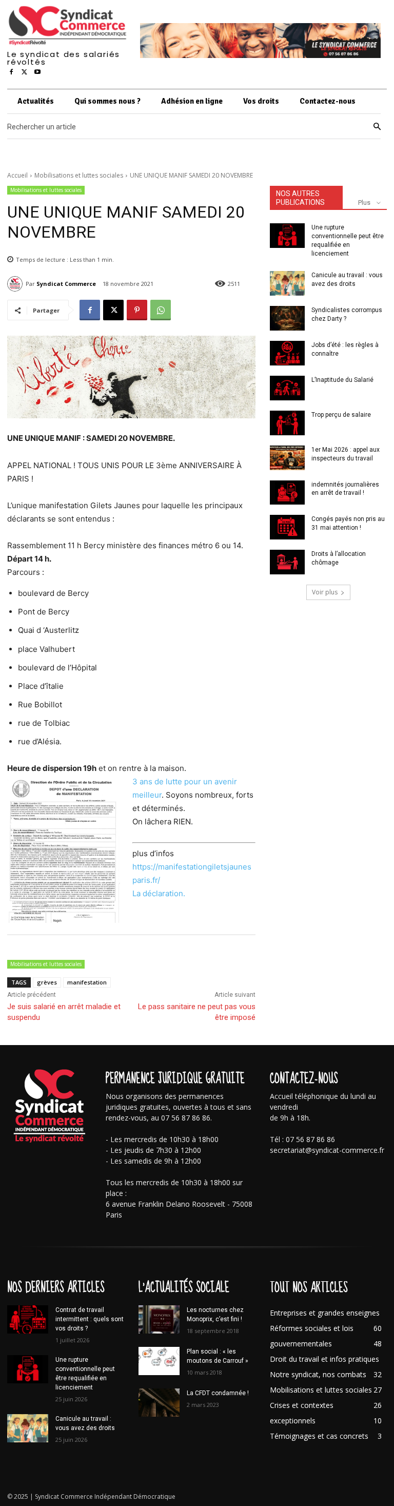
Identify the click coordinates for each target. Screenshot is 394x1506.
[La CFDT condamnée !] (159, 1402)
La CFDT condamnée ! (218, 1393)
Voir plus (325, 592)
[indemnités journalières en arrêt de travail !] (287, 492)
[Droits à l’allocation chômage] (287, 562)
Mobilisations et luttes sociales (78, 175)
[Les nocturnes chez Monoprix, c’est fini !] (159, 1319)
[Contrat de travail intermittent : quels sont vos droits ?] (27, 1319)
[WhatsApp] (160, 310)
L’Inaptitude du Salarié (342, 379)
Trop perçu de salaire (341, 414)
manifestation (87, 982)
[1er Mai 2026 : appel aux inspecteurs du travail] (287, 458)
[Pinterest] (137, 310)
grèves (47, 982)
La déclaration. (158, 893)
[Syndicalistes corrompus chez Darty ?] (287, 318)
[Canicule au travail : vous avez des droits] (287, 283)
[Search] (377, 126)
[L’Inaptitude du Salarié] (287, 388)
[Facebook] (11, 72)
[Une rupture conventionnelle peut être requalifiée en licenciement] (287, 235)
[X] (25, 72)
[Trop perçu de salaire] (287, 423)
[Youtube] (37, 72)
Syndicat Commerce (66, 283)
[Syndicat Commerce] (16, 284)
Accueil (17, 175)
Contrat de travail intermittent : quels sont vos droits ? (89, 1319)
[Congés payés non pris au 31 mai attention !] (287, 527)
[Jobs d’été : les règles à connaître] (287, 353)
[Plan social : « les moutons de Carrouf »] (159, 1361)
